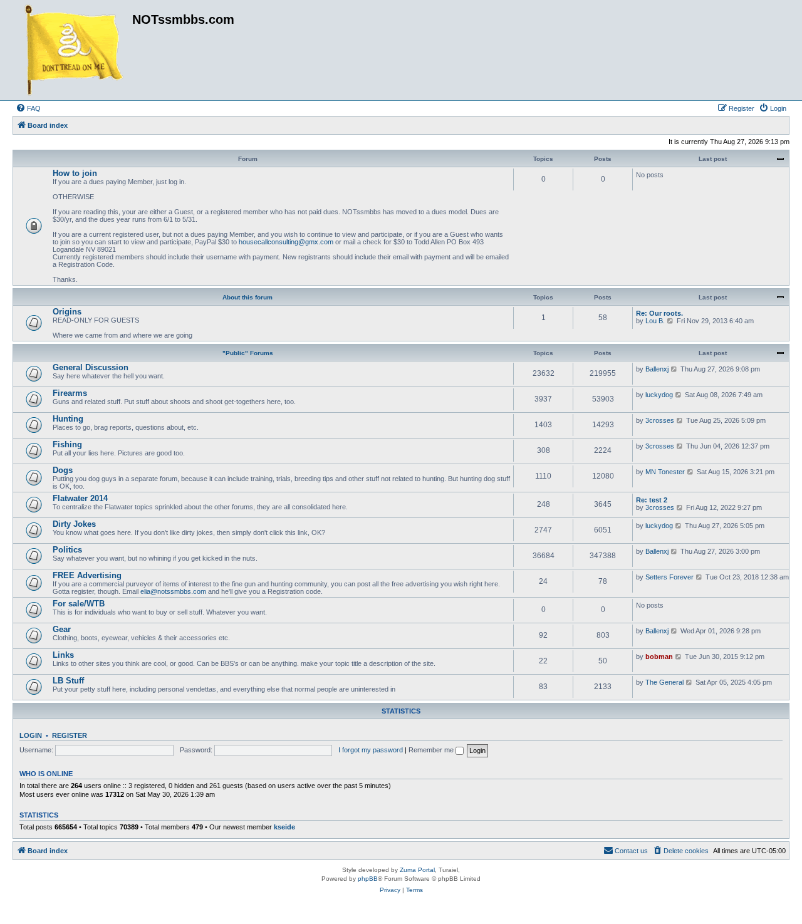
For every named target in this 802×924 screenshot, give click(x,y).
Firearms (70, 393)
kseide (284, 827)
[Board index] (74, 50)
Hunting (68, 418)
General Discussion (90, 367)
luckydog (659, 394)
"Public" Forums (247, 353)
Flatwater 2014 (80, 498)
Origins (67, 311)
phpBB (368, 878)
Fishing (67, 444)
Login (30, 735)
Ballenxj (657, 369)
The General (664, 682)
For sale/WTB (79, 603)
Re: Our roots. (659, 313)
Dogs (63, 470)
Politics (67, 549)
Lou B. (655, 320)
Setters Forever (669, 577)
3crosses (659, 420)
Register (69, 735)
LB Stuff (68, 680)
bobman (659, 656)
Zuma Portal (417, 869)
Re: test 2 (651, 500)
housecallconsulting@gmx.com (286, 242)
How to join (75, 173)
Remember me (432, 750)
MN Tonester (665, 471)
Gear (62, 629)
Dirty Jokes (74, 524)
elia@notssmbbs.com (173, 591)
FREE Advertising (87, 575)
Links (63, 655)
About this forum (247, 297)
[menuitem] (28, 108)
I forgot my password (370, 750)
